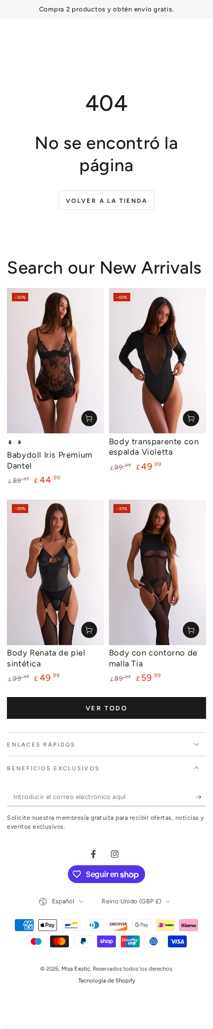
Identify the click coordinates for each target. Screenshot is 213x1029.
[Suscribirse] (200, 797)
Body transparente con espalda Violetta (154, 446)
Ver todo (107, 708)
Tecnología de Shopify (106, 980)
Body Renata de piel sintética (46, 658)
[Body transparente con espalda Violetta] (157, 360)
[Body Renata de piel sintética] (55, 572)
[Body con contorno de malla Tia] (157, 572)
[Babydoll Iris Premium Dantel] (55, 360)
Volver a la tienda (106, 200)
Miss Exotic (75, 968)
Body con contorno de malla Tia (153, 658)
